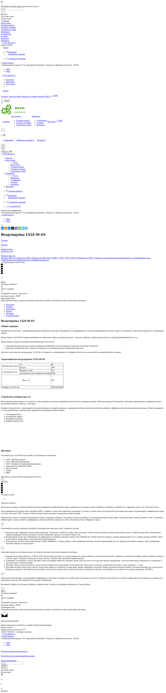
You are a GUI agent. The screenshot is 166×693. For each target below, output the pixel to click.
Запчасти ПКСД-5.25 (9, 258)
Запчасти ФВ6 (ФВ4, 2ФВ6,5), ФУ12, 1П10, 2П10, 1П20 (57, 258)
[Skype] (22, 228)
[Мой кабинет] (2, 133)
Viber (8, 69)
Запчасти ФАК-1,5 (88, 258)
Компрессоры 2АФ (27, 260)
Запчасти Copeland (131, 258)
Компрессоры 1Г (42, 260)
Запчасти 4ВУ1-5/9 (26, 258)
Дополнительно (12, 316)
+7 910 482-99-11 (8, 43)
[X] (12, 228)
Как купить (15, 165)
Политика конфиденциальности (14, 651)
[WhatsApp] (19, 228)
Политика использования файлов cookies (18, 656)
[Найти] (3, 11)
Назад (15, 162)
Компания (15, 178)
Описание (10, 305)
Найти (4, 665)
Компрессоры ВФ (12, 260)
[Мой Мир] (9, 228)
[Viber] (16, 228)
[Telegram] (26, 228)
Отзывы (9, 307)
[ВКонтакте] (2, 228)
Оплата (9, 311)
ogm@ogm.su (8, 63)
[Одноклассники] (5, 228)
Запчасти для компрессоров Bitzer (110, 258)
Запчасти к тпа (7, 251)
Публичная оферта (8, 661)
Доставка (9, 313)
